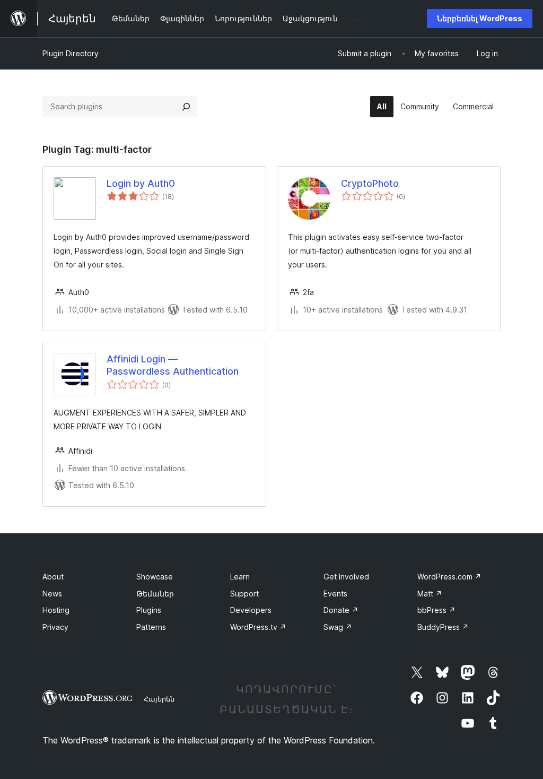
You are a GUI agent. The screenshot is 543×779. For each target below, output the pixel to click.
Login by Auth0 (141, 183)
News (52, 593)
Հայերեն (159, 699)
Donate (340, 609)
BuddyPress (443, 626)
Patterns (151, 626)
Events (335, 593)
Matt (429, 593)
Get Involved (346, 576)
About (53, 576)
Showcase (154, 576)
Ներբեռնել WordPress (479, 18)
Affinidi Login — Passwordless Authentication (173, 365)
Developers (251, 609)
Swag (337, 626)
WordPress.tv (258, 626)
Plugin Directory (70, 53)
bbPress (436, 609)
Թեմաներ (155, 593)
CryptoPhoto (370, 183)
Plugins (148, 609)
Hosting (55, 609)
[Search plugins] (186, 106)
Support (244, 593)
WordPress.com (449, 576)
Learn (240, 576)
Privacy (55, 626)
